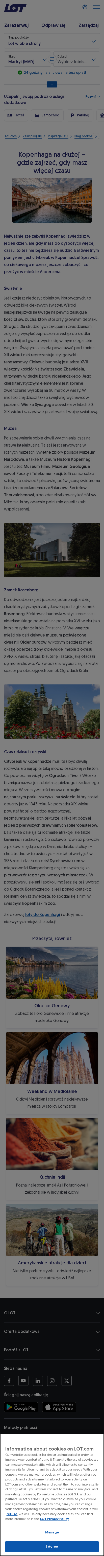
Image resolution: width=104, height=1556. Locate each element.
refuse (12, 1514)
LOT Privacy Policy (54, 1519)
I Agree (52, 1546)
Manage (52, 1532)
